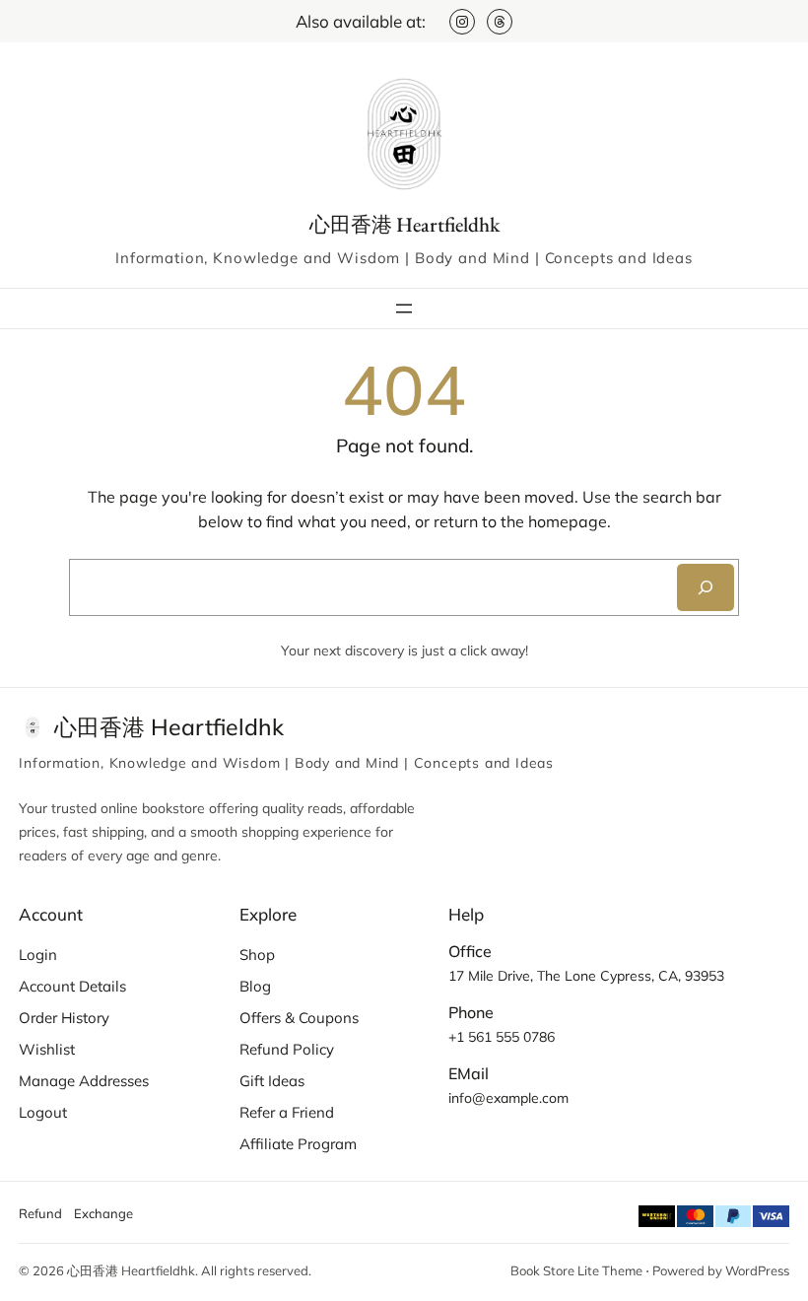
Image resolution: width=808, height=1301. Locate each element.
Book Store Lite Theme (576, 1270)
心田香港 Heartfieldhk (404, 224)
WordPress (757, 1270)
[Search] (705, 587)
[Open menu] (404, 308)
